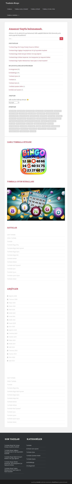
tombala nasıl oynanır (15, 90)
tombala (38, 126)
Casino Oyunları (23, 113)
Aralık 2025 (12, 320)
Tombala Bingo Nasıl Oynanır (15, 248)
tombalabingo (13, 73)
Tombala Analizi (46, 126)
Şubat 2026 (12, 313)
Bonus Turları (57, 111)
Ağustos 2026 (13, 296)
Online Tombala (31, 118)
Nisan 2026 (12, 306)
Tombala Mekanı (12, 262)
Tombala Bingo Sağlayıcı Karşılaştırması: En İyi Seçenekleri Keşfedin (28, 50)
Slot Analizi (50, 123)
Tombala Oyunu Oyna (48, 9)
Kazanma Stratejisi (24, 116)
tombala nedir (24, 128)
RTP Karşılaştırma (20, 123)
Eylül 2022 (12, 361)
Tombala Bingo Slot (14, 128)
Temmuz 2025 (13, 333)
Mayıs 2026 (12, 303)
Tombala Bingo (12, 3)
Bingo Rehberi (20, 111)
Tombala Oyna (13, 83)
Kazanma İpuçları (34, 116)
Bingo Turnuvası (49, 111)
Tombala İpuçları (24, 131)
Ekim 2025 (12, 326)
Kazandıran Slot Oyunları (52, 113)
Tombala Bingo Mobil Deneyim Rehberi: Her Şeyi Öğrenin (25, 54)
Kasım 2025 (12, 323)
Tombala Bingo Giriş (13, 245)
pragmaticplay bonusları (55, 118)
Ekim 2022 (12, 357)
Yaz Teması (33, 131)
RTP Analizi (12, 123)
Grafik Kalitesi (32, 113)
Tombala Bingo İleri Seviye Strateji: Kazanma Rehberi (24, 47)
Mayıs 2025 (12, 340)
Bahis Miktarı (12, 111)
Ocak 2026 (12, 316)
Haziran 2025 (13, 337)
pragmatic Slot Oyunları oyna (48, 121)
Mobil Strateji (12, 118)
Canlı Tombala (11, 234)
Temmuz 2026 (13, 299)
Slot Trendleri (31, 126)
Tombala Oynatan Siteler (16, 86)
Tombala (9, 9)
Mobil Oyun (59, 116)
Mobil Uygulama (22, 118)
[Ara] (61, 38)
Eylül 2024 (12, 347)
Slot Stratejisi (23, 126)
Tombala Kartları (12, 258)
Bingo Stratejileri (30, 111)
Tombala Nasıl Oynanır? (21, 9)
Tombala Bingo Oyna (13, 251)
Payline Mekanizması (42, 118)
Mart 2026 (12, 309)
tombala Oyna (33, 128)
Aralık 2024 (12, 343)
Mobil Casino (51, 116)
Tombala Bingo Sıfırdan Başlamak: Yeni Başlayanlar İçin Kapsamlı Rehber (29, 57)
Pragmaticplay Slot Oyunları (16, 121)
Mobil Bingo (43, 116)
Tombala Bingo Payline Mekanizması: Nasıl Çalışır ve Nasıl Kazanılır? (28, 61)
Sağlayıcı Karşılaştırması (40, 123)
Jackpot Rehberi (41, 113)
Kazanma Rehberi (13, 116)
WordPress (55, 482)
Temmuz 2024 (13, 350)
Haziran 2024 (13, 354)
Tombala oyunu (42, 128)
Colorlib (38, 482)
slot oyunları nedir (14, 126)
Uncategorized (13, 69)
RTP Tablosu (30, 123)
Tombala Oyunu (13, 76)
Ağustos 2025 (13, 330)
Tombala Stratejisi (13, 131)
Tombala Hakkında (12, 15)
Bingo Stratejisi (39, 111)
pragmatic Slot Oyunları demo (32, 121)
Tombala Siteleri (35, 9)
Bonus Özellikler (13, 113)
